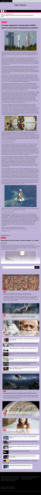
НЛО (4, 291)
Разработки (4, 22)
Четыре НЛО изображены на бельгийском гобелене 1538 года (17, 294)
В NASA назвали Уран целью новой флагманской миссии (20, 465)
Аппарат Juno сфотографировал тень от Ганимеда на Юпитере (15, 414)
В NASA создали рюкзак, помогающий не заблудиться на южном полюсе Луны (23, 442)
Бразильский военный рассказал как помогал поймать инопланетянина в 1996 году (23, 344)
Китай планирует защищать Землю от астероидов (19, 451)
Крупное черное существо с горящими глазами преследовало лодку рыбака (22, 354)
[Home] (2, 11)
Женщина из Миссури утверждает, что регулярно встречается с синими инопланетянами (23, 339)
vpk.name (8, 230)
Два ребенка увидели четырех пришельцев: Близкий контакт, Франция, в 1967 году (23, 359)
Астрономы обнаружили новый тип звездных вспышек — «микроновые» (23, 460)
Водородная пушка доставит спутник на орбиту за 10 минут (20, 240)
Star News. (20, 5)
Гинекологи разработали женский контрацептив (13, 431)
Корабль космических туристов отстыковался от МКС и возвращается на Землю (23, 437)
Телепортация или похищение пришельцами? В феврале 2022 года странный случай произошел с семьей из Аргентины (22, 363)
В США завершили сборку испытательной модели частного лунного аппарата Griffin (22, 456)
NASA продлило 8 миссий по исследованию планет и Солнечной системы (19, 393)
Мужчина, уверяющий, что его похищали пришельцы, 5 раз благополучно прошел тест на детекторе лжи (23, 368)
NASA (5, 391)
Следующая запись (5, 235)
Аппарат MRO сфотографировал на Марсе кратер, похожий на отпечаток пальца (23, 447)
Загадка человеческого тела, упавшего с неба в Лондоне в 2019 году (23, 348)
